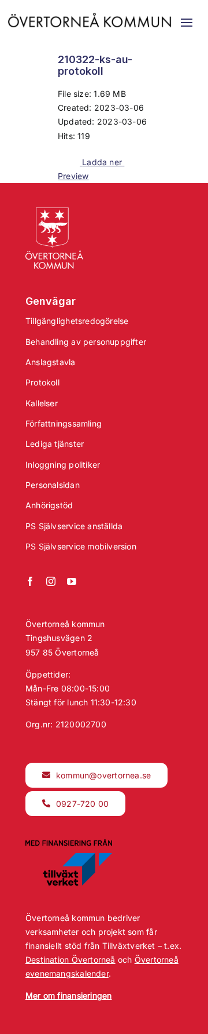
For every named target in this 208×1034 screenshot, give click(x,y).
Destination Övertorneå (70, 959)
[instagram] (50, 581)
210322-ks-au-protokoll (95, 65)
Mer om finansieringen (68, 995)
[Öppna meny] (186, 22)
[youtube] (71, 581)
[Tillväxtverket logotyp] (68, 843)
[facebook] (30, 581)
